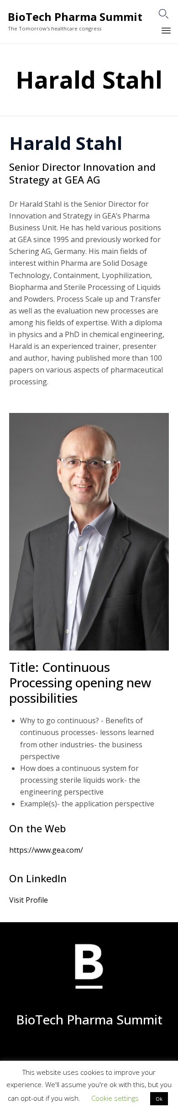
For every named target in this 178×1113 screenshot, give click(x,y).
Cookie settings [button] (115, 1098)
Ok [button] (159, 1098)
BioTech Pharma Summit (75, 17)
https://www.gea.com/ (46, 850)
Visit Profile (28, 900)
